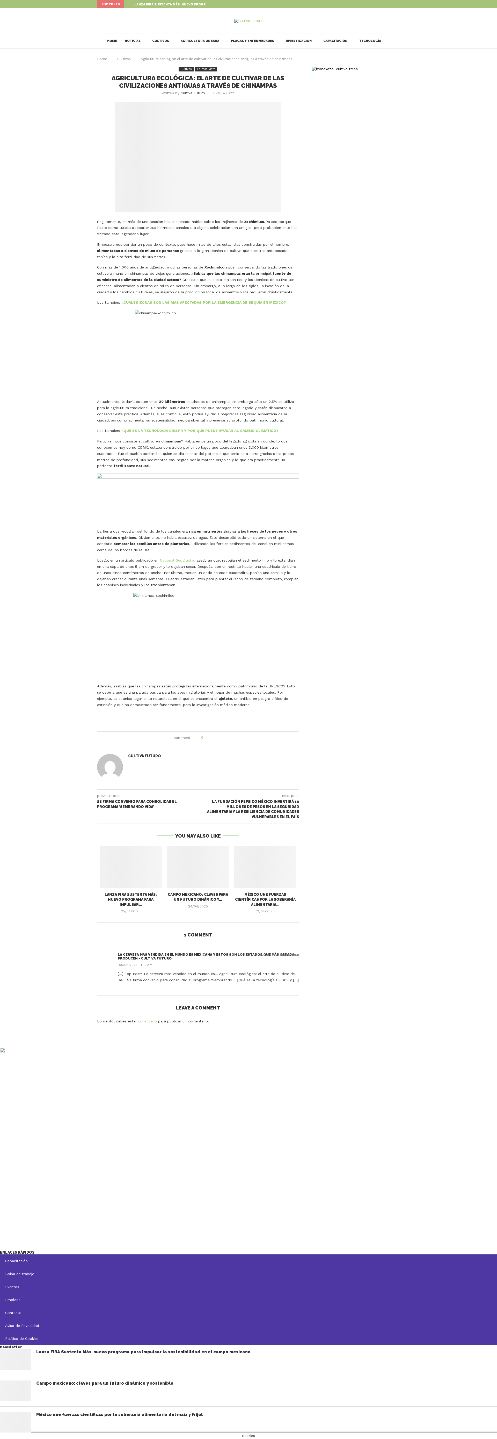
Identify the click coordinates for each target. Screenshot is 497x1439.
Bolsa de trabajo (19, 1274)
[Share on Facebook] (216, 738)
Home (112, 41)
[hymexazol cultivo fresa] (335, 69)
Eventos (12, 1287)
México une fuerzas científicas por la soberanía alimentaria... (265, 899)
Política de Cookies (22, 1338)
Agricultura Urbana (200, 41)
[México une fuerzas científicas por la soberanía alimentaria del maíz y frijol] (265, 867)
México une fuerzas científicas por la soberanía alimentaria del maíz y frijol (119, 1414)
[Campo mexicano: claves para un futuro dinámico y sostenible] (198, 867)
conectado (147, 1021)
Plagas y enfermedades (252, 41)
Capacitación (335, 41)
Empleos (12, 1300)
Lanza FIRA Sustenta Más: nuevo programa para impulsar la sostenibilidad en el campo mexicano (143, 1351)
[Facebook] (392, 4)
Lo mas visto (206, 69)
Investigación (299, 41)
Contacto (13, 1313)
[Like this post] (207, 738)
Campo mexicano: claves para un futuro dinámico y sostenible (104, 1383)
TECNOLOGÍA (370, 41)
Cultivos (160, 41)
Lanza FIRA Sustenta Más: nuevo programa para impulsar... (188, 4)
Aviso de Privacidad (22, 1326)
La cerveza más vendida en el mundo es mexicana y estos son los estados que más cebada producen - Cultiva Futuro (206, 956)
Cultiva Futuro (193, 93)
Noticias (133, 41)
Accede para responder (279, 955)
